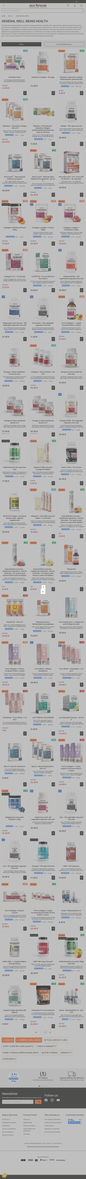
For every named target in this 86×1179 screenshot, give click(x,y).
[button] (43, 587)
